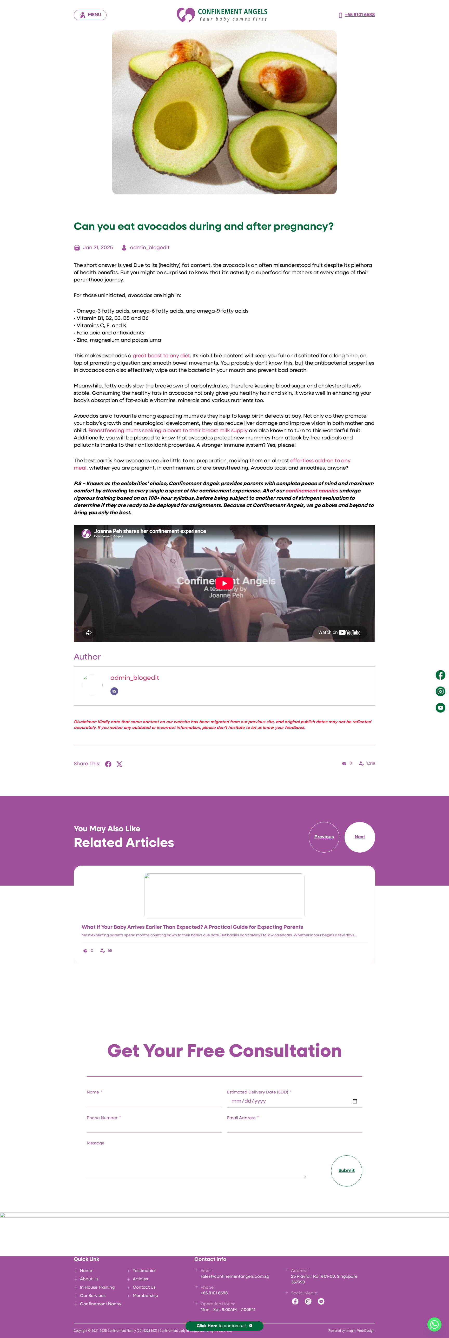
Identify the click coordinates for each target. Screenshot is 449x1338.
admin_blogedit (134, 678)
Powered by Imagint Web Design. (351, 1331)
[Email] (114, 691)
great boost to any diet (161, 356)
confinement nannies (311, 491)
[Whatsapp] (434, 1324)
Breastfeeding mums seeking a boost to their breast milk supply (168, 430)
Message (95, 1143)
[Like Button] (344, 763)
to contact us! (221, 1326)
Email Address (241, 1118)
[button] (108, 764)
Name (93, 1092)
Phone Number (102, 1118)
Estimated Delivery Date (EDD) (258, 1092)
